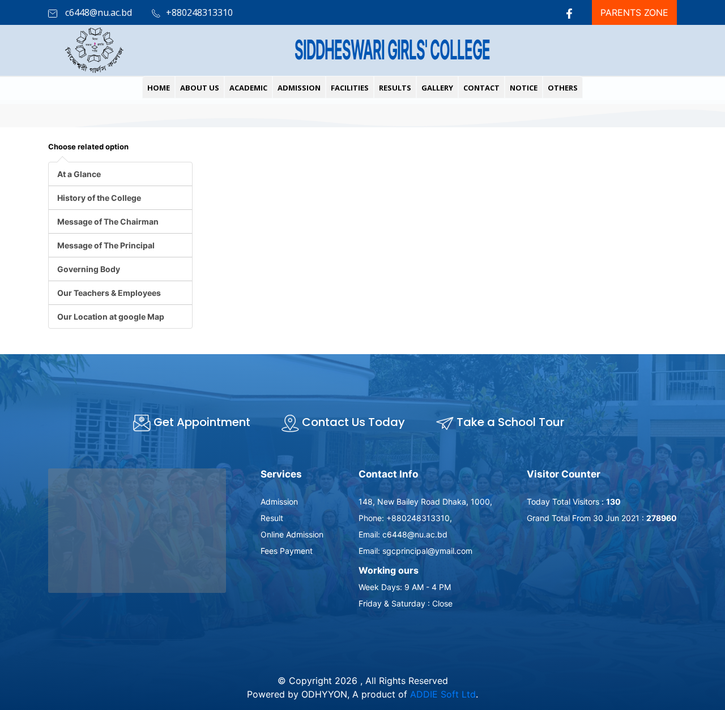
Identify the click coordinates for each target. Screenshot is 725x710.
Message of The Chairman (108, 221)
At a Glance (79, 174)
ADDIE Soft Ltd (443, 694)
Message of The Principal (106, 245)
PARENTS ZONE (634, 12)
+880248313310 (199, 12)
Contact (481, 88)
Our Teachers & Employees (109, 293)
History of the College (99, 198)
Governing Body (88, 269)
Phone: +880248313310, (405, 518)
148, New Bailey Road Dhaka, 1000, (425, 501)
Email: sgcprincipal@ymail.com (415, 551)
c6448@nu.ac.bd (97, 12)
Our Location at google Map (110, 316)
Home (158, 88)
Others (563, 88)
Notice (524, 88)
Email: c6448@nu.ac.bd (403, 534)
